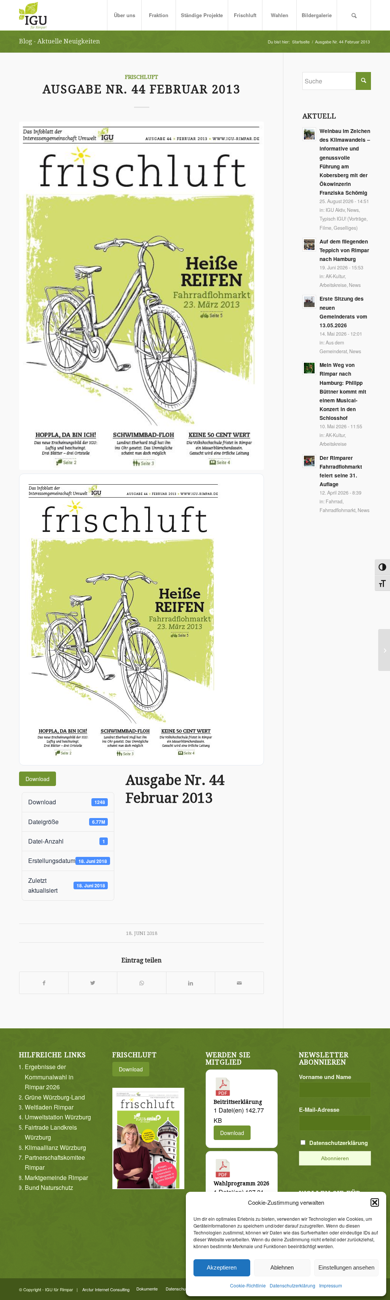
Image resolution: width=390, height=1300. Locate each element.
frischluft (141, 77)
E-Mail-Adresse (319, 1109)
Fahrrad (334, 501)
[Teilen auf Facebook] (43, 983)
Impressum (330, 1285)
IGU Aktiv (335, 210)
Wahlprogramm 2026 (241, 1183)
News (353, 210)
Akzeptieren (222, 1267)
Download (38, 779)
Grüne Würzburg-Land (55, 1097)
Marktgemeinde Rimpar (56, 1177)
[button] (375, 1202)
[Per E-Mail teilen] (239, 983)
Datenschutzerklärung (292, 1285)
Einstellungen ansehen (346, 1267)
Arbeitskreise (333, 285)
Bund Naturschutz (49, 1187)
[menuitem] (124, 15)
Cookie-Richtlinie (248, 1285)
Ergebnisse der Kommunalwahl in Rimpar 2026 (49, 1076)
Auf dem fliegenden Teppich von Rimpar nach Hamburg (344, 250)
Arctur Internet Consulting (105, 1289)
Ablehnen (282, 1267)
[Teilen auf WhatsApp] (141, 983)
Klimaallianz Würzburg (55, 1147)
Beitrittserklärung (238, 1102)
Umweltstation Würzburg (58, 1117)
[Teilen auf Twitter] (93, 983)
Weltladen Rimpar (49, 1107)
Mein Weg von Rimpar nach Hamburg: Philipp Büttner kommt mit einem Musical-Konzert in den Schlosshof (343, 391)
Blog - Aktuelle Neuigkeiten (59, 41)
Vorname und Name (325, 1077)
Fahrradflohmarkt (337, 510)
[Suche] (354, 15)
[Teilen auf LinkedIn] (190, 983)
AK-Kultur (335, 276)
